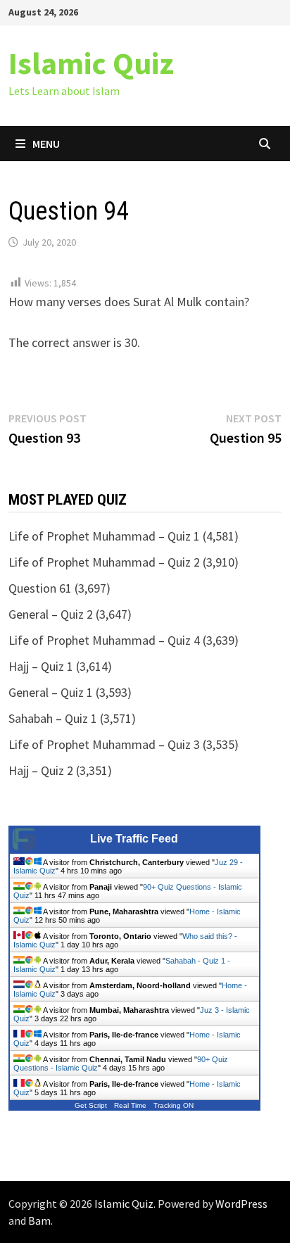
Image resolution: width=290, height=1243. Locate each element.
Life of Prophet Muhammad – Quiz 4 (104, 640)
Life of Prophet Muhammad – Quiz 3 (104, 744)
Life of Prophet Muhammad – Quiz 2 (104, 562)
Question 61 (40, 588)
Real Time (130, 1105)
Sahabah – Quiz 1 (52, 718)
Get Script (91, 1105)
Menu (46, 144)
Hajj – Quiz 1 (40, 666)
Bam (39, 1220)
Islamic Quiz (91, 63)
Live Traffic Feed (134, 839)
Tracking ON (173, 1105)
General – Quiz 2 (50, 614)
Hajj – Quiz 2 (40, 770)
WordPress (241, 1204)
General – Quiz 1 (50, 692)
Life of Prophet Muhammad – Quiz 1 (104, 536)
